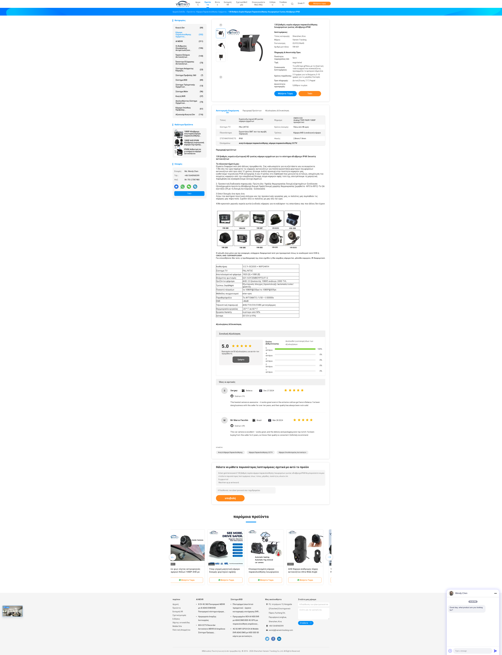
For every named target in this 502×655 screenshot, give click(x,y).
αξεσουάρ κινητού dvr (189, 115)
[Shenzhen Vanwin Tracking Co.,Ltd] (182, 4)
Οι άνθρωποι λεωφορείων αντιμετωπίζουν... (189, 48)
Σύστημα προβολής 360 (189, 75)
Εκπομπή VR (178, 612)
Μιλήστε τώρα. (319, 3)
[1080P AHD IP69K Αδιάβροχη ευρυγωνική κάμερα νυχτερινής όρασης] (178, 142)
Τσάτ (189, 193)
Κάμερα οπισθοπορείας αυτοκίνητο (292, 452)
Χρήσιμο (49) (240, 426)
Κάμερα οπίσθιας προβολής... (189, 109)
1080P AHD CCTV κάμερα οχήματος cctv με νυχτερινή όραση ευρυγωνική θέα (227, 572)
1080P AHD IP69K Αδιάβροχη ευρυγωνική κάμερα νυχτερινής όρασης (194, 142)
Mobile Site (177, 626)
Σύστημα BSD (189, 80)
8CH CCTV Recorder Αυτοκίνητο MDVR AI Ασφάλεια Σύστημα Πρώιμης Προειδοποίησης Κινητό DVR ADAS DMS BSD (211, 629)
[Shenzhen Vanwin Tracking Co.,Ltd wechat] (189, 186)
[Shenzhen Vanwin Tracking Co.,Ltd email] (176, 186)
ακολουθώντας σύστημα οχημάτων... (189, 102)
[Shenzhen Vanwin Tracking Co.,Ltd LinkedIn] (279, 639)
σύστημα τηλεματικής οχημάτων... (189, 86)
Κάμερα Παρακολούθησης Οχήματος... (189, 34)
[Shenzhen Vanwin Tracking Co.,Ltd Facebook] (273, 639)
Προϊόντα (177, 608)
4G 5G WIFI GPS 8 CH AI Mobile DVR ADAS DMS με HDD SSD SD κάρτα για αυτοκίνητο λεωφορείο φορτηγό (246, 633)
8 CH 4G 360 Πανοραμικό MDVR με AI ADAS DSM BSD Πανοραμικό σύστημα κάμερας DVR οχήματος (211, 608)
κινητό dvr (189, 28)
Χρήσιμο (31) (240, 396)
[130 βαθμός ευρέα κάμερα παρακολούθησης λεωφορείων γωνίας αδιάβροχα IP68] (249, 45)
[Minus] (495, 593)
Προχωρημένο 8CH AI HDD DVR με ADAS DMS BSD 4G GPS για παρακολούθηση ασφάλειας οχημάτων (246, 621)
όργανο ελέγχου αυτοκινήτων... (189, 56)
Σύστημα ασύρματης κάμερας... (189, 69)
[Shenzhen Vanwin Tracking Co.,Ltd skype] (195, 186)
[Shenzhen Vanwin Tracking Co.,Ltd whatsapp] (183, 186)
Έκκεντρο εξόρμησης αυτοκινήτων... (189, 63)
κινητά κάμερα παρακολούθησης (230, 452)
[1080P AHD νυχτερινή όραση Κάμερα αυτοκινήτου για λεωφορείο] (191, 547)
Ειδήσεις (176, 619)
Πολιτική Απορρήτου (181, 630)
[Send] (495, 651)
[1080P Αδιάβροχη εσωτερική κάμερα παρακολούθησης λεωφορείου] (178, 134)
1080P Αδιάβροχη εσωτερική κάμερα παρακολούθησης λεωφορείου (192, 134)
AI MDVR (189, 41)
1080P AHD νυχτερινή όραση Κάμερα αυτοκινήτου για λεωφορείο (188, 572)
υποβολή (230, 498)
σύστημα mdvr (189, 91)
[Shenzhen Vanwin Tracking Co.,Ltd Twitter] (267, 639)
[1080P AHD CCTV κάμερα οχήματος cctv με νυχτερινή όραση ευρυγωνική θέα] (230, 547)
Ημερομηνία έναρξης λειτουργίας (207, 618)
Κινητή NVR (189, 96)
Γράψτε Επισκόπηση (240, 361)
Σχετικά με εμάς (179, 615)
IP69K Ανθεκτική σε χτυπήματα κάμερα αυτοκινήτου (192, 151)
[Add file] (450, 651)
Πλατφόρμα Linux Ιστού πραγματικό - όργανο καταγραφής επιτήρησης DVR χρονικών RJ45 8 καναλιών (245, 608)
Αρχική (176, 604)
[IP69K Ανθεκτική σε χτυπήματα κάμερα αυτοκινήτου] (178, 151)
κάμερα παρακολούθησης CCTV (261, 452)
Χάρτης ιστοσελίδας (181, 623)
